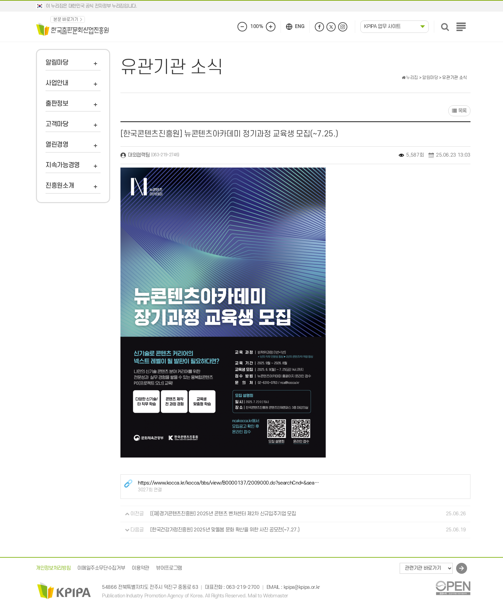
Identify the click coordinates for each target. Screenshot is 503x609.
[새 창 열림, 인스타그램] (342, 26)
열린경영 (57, 144)
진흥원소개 (60, 185)
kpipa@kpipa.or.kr (302, 588)
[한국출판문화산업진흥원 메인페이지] (72, 29)
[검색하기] (445, 27)
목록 (462, 111)
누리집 (411, 77)
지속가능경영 (63, 165)
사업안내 (57, 83)
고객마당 (57, 124)
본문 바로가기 (65, 19)
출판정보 (57, 103)
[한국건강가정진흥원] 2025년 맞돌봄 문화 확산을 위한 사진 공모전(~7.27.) (224, 530)
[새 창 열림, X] (331, 26)
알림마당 (57, 62)
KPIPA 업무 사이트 (382, 26)
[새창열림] (452, 588)
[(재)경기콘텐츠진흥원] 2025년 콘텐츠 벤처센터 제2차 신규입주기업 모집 (223, 514)
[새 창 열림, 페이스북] (319, 26)
